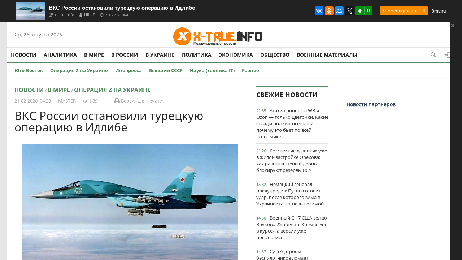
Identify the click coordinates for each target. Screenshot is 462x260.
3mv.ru (439, 11)
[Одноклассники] (329, 10)
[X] (349, 10)
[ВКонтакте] (319, 10)
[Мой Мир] (339, 10)
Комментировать (399, 11)
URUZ (89, 14)
